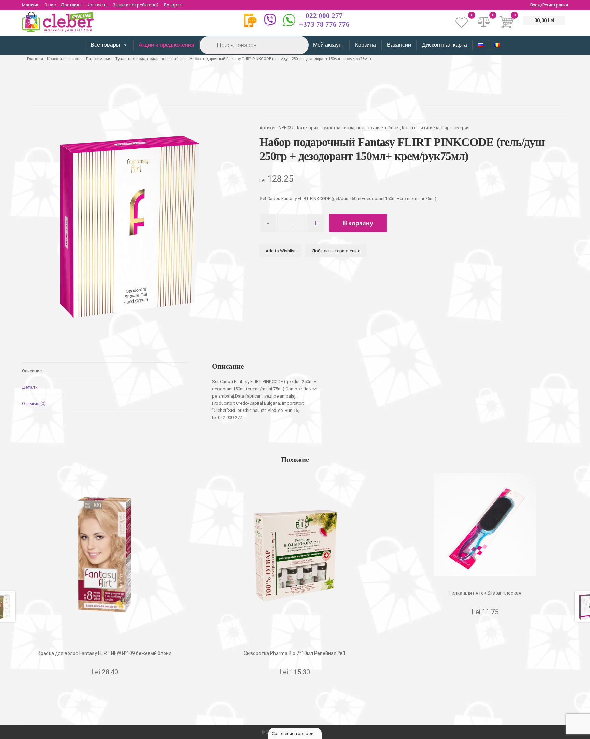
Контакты (97, 5)
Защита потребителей (136, 5)
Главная (35, 58)
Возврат (173, 5)
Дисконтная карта (444, 45)
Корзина (365, 45)
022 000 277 (324, 16)
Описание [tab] (32, 370)
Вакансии (399, 45)
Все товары (105, 45)
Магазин (30, 5)
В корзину (358, 222)
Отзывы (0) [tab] (34, 403)
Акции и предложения (166, 45)
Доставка (71, 5)
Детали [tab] (30, 387)
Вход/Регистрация (549, 5)
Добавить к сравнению (336, 250)
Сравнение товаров (293, 733)
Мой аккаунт (328, 45)
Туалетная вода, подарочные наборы (150, 58)
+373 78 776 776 (324, 24)
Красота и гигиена (64, 58)
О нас (50, 5)
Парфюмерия (98, 58)
